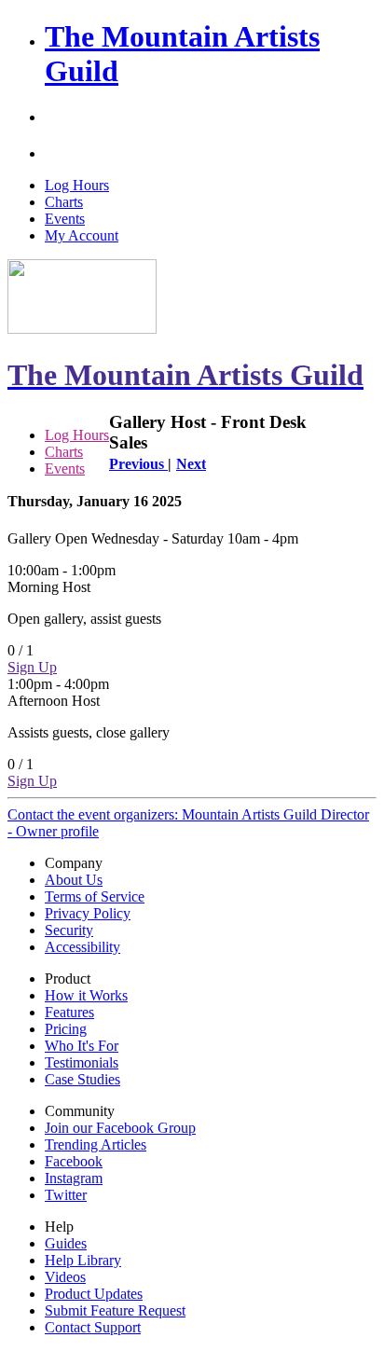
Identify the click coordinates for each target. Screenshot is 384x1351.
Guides (66, 1243)
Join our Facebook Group (120, 1128)
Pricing (66, 1029)
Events (65, 219)
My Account (81, 235)
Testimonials (81, 1062)
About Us (74, 880)
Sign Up (32, 667)
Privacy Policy (87, 913)
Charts (64, 202)
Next (191, 464)
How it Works (86, 995)
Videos (65, 1277)
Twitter (66, 1195)
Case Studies (82, 1079)
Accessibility (82, 947)
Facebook (74, 1161)
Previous (138, 464)
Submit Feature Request (115, 1310)
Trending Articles (95, 1144)
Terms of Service (94, 896)
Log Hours (77, 185)
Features (69, 1012)
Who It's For (81, 1046)
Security (69, 930)
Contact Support (93, 1327)
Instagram (74, 1178)
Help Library (83, 1260)
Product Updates (94, 1294)
